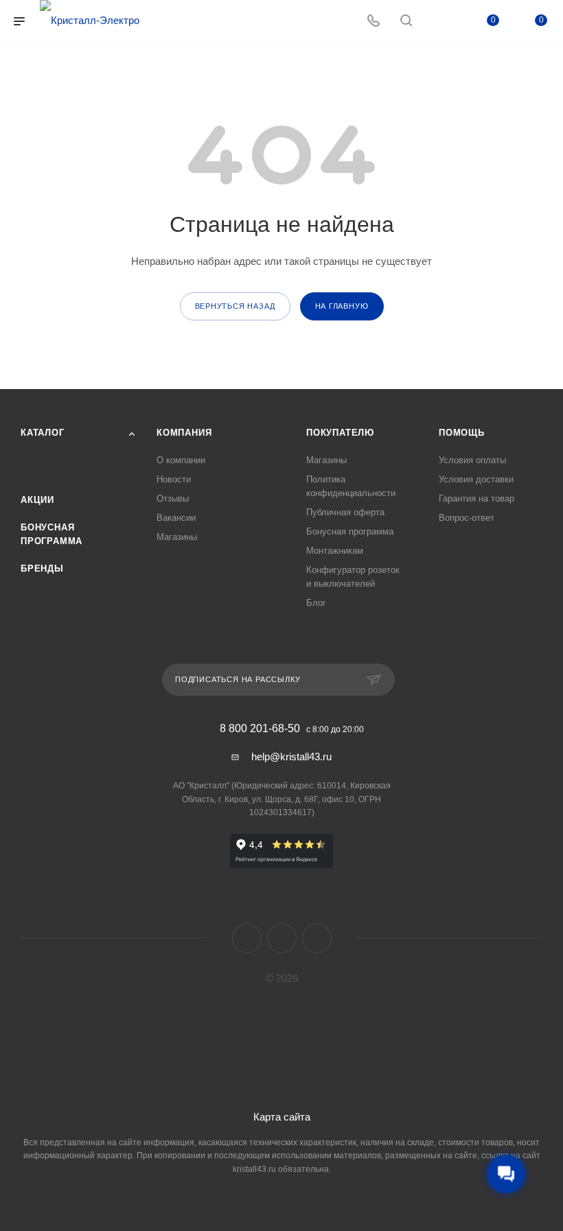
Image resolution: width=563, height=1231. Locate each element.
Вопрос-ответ (466, 518)
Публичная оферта (345, 512)
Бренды (42, 568)
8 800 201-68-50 (260, 728)
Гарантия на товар (476, 498)
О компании (181, 460)
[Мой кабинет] (439, 21)
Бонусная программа (349, 531)
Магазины (177, 537)
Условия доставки (476, 479)
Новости (174, 479)
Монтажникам (334, 551)
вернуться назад (235, 306)
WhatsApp (317, 938)
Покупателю (340, 432)
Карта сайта (281, 1117)
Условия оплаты (472, 460)
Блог (316, 603)
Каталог (43, 432)
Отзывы (173, 498)
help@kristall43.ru (291, 756)
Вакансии (176, 518)
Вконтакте (247, 938)
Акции (37, 500)
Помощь (462, 432)
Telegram (282, 938)
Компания (184, 432)
